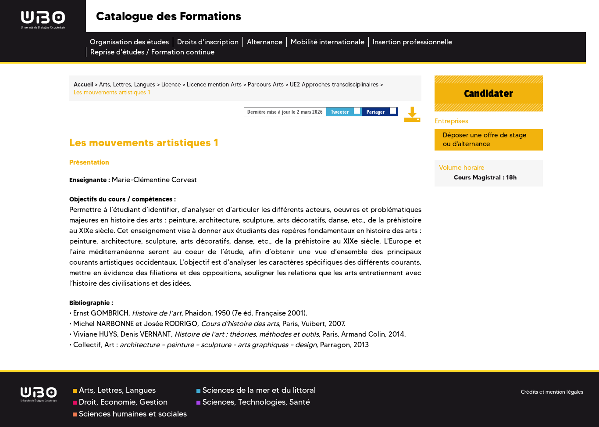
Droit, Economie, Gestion (123, 402)
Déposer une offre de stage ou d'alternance (485, 139)
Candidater (488, 93)
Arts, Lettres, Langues (117, 390)
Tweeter (340, 111)
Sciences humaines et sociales (133, 414)
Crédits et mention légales (552, 391)
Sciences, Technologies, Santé (256, 402)
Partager (376, 111)
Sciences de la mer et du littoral (259, 390)
